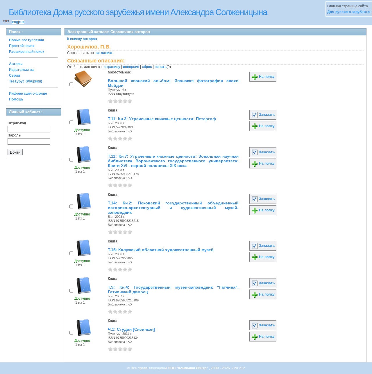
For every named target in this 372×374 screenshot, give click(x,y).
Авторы (15, 64)
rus (21, 22)
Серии (14, 75)
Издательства (21, 70)
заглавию (104, 53)
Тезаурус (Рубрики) (25, 81)
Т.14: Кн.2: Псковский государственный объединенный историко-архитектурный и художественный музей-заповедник (173, 208)
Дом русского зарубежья (348, 12)
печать (161, 67)
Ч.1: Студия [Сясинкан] (131, 329)
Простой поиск (21, 46)
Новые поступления (26, 40)
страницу (112, 67)
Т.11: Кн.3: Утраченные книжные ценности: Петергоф (162, 118)
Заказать (266, 115)
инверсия (131, 67)
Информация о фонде (28, 93)
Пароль (14, 135)
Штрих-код (17, 123)
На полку (266, 77)
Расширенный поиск (26, 52)
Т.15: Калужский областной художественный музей (161, 249)
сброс (147, 67)
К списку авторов (82, 39)
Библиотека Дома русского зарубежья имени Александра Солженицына (138, 12)
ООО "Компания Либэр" (188, 368)
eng (15, 22)
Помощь (16, 99)
